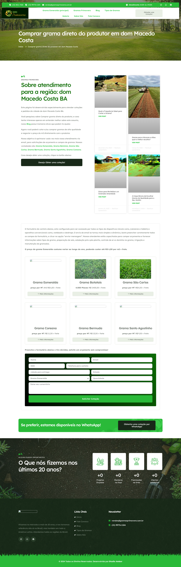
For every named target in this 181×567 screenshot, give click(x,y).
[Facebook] (171, 5)
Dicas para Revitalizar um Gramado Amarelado (108, 192)
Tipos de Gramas (112, 10)
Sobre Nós (78, 16)
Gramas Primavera (82, 10)
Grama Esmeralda (44, 146)
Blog (98, 10)
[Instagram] (161, 5)
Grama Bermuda (35, 149)
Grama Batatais (60, 146)
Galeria (65, 16)
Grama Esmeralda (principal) (56, 10)
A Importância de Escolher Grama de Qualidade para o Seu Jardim (143, 198)
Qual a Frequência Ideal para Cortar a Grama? (110, 112)
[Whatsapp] (166, 5)
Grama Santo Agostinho (55, 149)
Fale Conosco (94, 16)
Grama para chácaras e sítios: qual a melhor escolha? (144, 138)
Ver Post (102, 116)
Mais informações (91, 294)
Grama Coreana (73, 149)
